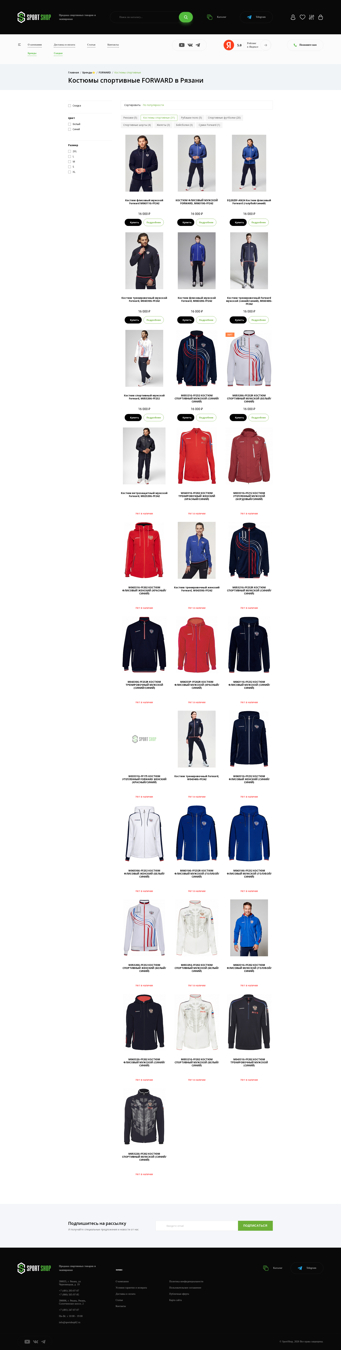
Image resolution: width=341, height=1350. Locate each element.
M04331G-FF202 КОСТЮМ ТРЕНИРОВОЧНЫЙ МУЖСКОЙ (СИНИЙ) (249, 1062)
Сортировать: (132, 105)
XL (147, 185)
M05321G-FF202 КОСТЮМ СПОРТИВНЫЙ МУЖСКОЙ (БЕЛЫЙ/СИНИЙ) (197, 1062)
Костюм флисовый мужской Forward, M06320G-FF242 (197, 299)
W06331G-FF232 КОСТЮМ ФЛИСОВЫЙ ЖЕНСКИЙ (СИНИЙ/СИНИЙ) (249, 779)
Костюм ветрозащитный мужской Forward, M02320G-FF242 (144, 494)
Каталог (221, 17)
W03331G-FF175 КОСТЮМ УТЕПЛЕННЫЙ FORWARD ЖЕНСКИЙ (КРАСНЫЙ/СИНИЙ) (144, 779)
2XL (154, 185)
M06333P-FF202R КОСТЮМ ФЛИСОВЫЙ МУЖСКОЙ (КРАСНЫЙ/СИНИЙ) (196, 684)
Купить (134, 222)
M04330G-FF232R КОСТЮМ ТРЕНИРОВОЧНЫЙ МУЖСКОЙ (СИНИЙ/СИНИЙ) (144, 684)
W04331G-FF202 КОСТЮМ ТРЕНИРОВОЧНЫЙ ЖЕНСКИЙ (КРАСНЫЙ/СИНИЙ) (196, 496)
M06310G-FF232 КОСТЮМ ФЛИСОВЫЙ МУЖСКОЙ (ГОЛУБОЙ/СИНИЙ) (249, 873)
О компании (35, 44)
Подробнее (154, 222)
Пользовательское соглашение (185, 1287)
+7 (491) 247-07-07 (69, 1310)
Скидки (58, 53)
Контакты (113, 44)
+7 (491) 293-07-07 (69, 1290)
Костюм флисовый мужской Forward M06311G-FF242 (144, 202)
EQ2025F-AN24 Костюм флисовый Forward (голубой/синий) (249, 202)
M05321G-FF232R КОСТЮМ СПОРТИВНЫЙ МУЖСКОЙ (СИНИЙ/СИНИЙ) (249, 590)
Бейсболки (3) (184, 125)
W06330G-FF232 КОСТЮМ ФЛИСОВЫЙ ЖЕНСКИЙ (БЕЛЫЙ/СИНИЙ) (144, 873)
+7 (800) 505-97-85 (69, 1294)
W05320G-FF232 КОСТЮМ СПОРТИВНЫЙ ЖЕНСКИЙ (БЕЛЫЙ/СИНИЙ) (144, 968)
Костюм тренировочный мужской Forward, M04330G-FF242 (144, 299)
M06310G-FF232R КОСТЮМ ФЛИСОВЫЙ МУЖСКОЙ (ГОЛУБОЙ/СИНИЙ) (196, 873)
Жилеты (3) (163, 125)
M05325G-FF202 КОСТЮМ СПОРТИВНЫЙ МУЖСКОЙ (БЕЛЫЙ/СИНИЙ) (197, 968)
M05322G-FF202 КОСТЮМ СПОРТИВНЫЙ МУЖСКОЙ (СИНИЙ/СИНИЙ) (144, 1156)
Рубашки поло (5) (191, 117)
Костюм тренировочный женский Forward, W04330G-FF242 (197, 589)
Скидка (77, 105)
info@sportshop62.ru (69, 1322)
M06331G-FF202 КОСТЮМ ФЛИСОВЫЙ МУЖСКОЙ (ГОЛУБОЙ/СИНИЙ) (249, 968)
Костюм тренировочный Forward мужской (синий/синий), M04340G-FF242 (249, 301)
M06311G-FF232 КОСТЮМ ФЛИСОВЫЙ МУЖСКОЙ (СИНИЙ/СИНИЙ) (249, 684)
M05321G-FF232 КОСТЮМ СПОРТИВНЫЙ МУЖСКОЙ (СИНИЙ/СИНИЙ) (197, 398)
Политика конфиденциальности (186, 1281)
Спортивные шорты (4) (137, 125)
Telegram (261, 17)
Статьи (91, 44)
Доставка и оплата (64, 44)
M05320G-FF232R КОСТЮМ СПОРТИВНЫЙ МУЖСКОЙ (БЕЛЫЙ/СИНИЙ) (249, 398)
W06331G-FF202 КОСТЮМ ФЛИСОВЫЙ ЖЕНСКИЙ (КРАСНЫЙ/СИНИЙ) (144, 590)
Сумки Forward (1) (209, 125)
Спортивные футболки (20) (224, 117)
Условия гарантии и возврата (131, 1287)
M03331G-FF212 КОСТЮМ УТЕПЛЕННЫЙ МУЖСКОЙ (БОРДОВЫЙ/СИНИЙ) (249, 496)
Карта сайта (175, 1300)
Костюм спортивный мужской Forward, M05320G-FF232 (144, 397)
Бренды (32, 53)
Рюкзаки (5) (130, 117)
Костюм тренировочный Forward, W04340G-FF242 (196, 777)
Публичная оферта (179, 1294)
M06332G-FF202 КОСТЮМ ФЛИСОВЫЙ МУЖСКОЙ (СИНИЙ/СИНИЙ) (144, 1062)
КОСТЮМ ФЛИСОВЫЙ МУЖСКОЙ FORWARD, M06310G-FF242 (197, 202)
